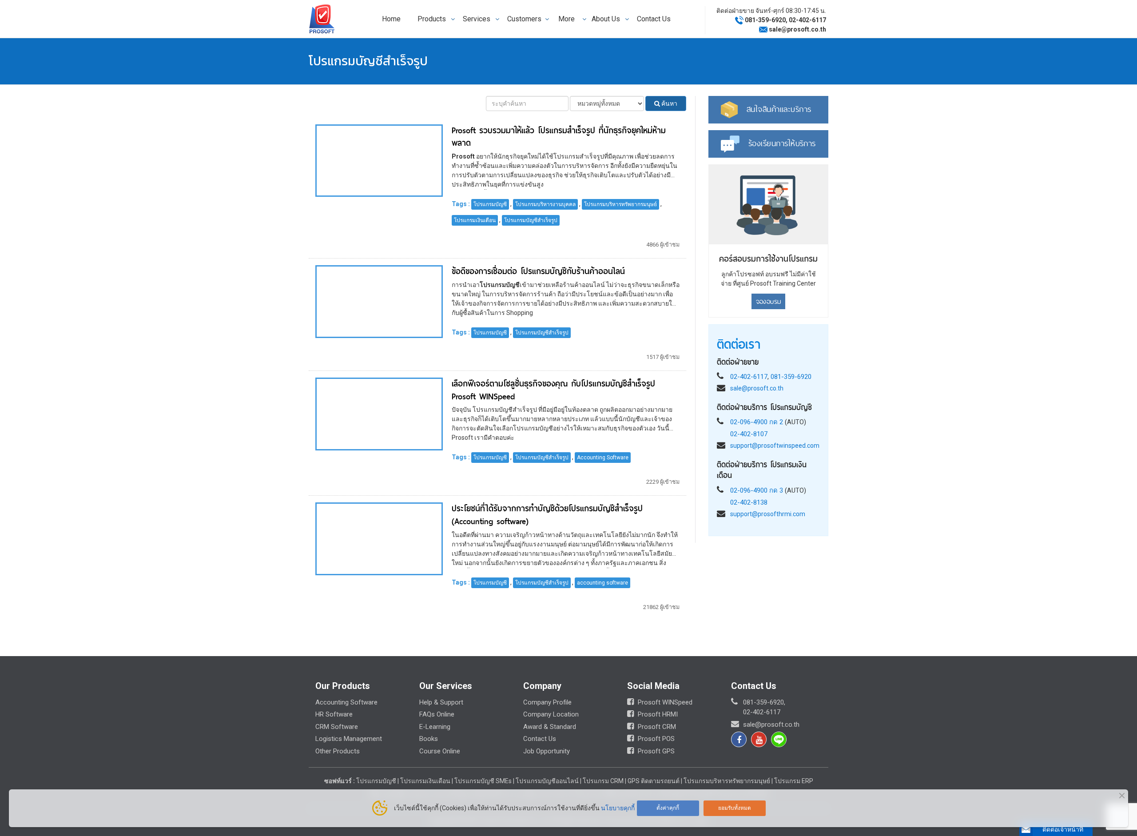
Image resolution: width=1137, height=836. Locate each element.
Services (476, 19)
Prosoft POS (655, 739)
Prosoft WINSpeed (664, 702)
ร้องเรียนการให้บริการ (782, 143)
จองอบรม (768, 301)
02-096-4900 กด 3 (756, 490)
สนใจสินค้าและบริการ (779, 109)
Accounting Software (602, 457)
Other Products (337, 751)
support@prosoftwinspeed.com (774, 445)
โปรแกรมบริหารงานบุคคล (545, 204)
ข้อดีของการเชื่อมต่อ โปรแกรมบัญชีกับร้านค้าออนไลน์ (538, 271)
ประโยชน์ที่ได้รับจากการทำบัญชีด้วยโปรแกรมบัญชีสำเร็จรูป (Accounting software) (547, 515)
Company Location (551, 714)
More (566, 19)
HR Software (334, 714)
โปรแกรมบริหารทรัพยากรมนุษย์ (620, 204)
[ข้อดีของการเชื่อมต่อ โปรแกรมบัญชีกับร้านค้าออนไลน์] (379, 301)
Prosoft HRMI (657, 714)
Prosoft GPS (655, 751)
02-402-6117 (807, 20)
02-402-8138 (748, 502)
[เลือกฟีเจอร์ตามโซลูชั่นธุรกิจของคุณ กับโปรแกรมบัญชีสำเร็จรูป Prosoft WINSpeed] (379, 413)
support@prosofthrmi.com (767, 513)
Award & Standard (549, 727)
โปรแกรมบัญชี (490, 204)
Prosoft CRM (656, 727)
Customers (524, 19)
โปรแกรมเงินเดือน (475, 220)
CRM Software (336, 727)
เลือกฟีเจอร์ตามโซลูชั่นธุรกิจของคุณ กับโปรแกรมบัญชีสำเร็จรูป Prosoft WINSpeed (553, 390)
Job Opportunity (546, 751)
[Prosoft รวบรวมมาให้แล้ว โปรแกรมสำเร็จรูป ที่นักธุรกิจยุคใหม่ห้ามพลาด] (379, 159)
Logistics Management (348, 739)
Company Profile (547, 702)
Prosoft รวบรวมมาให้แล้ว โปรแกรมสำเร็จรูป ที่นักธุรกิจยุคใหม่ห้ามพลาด (559, 136)
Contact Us (654, 19)
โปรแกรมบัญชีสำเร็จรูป (530, 220)
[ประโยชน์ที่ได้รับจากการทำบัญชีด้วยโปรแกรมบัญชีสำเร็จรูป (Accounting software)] (379, 538)
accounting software (602, 583)
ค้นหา (668, 103)
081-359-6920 (765, 20)
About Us (606, 19)
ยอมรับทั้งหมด (734, 808)
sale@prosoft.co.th (797, 29)
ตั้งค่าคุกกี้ (667, 808)
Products (431, 19)
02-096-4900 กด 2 (756, 422)
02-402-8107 (748, 434)
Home (391, 19)
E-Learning (434, 727)
